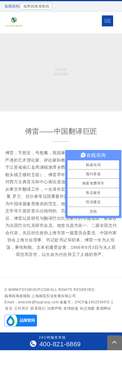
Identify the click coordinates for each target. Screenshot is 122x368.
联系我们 (37, 308)
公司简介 (21, 308)
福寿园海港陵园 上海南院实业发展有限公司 (40, 296)
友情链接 (70, 308)
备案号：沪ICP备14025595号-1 (86, 302)
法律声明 (54, 308)
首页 (8, 308)
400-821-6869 (59, 344)
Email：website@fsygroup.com (31, 302)
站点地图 (87, 308)
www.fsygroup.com (28, 290)
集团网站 (103, 308)
